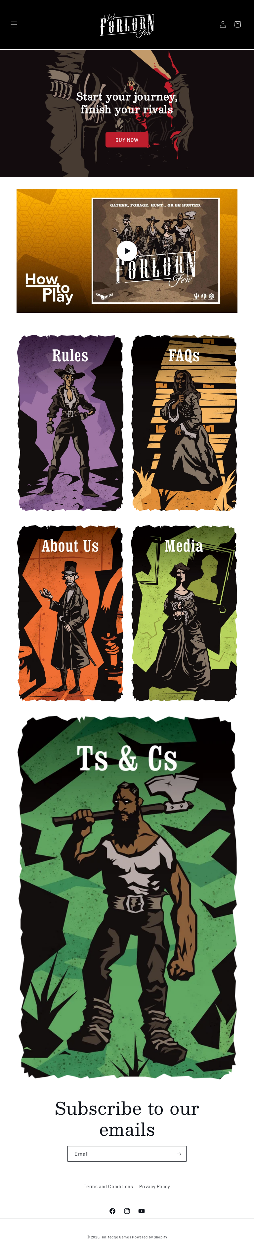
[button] (14, 24)
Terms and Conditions (108, 1186)
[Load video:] (127, 251)
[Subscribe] (179, 1154)
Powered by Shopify (149, 1237)
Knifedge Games (116, 1237)
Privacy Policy (154, 1186)
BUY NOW (127, 140)
